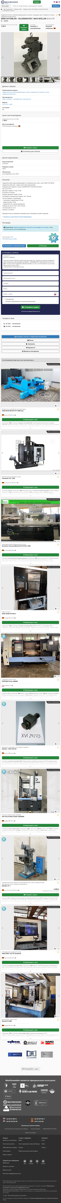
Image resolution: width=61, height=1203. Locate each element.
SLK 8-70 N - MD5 (7, 104)
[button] (59, 1)
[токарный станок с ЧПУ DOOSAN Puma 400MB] (30, 656)
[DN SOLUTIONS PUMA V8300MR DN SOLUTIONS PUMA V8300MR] (30, 791)
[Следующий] (58, 57)
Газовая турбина (35, 1129)
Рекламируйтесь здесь (31, 1069)
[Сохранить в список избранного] (57, 15)
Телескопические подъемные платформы (16, 1129)
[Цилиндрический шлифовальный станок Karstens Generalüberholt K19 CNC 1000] (30, 520)
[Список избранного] (54, 1)
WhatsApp (43, 246)
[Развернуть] (30, 428)
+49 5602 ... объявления (12, 324)
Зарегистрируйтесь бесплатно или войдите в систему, (31, 227)
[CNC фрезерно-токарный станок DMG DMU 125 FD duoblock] (30, 928)
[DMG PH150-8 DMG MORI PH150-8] (30, 588)
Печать (31, 340)
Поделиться (31, 347)
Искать (56, 6)
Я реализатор (9, 299)
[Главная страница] (1, 9)
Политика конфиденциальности (30, 311)
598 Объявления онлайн (9, 239)
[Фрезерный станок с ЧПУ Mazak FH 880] (30, 996)
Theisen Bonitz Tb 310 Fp (49, 1129)
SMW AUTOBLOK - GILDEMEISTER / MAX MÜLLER (16, 99)
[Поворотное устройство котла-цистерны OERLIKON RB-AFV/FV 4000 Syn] (30, 385)
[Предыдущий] (2, 57)
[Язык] (57, 1)
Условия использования (52, 1198)
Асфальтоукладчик (30, 1132)
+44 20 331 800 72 (11, 1119)
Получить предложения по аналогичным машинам (20, 301)
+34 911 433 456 (39, 1121)
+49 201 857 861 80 (11, 1121)
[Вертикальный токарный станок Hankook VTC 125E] (30, 453)
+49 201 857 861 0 (39, 1119)
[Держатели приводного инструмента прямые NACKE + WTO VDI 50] (30, 723)
